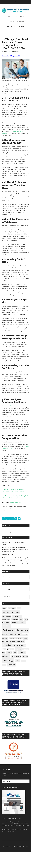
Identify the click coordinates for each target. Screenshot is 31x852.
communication (6, 616)
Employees (10, 506)
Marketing (6, 645)
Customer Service (6, 619)
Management (20, 641)
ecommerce (15, 622)
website (3, 665)
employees (17, 508)
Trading (17, 661)
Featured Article (10, 630)
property (18, 649)
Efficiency (22, 622)
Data (21, 619)
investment (19, 638)
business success (11, 612)
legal (6, 509)
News (3, 649)
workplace (11, 665)
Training (23, 660)
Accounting (4, 608)
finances (4, 634)
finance (24, 630)
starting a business (16, 656)
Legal (24, 506)
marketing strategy (19, 645)
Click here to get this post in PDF (11, 56)
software (6, 656)
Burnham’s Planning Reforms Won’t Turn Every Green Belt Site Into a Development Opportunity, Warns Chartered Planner (15, 563)
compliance (11, 508)
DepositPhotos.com (15, 502)
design (26, 619)
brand (19, 608)
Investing (12, 638)
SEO (15, 652)
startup (25, 656)
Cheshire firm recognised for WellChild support (15, 558)
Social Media (21, 652)
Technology (7, 660)
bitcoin (13, 608)
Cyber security (15, 619)
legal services (5, 641)
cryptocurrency (17, 616)
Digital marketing (5, 622)
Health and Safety (18, 506)
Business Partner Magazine (15, 10)
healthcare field (8, 406)
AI (9, 608)
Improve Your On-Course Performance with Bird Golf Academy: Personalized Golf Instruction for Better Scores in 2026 (15, 549)
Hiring (3, 509)
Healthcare (23, 508)
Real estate (25, 649)
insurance (4, 638)
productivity (10, 649)
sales (3, 652)
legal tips (12, 641)
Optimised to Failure (7, 554)
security (9, 652)
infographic (25, 634)
